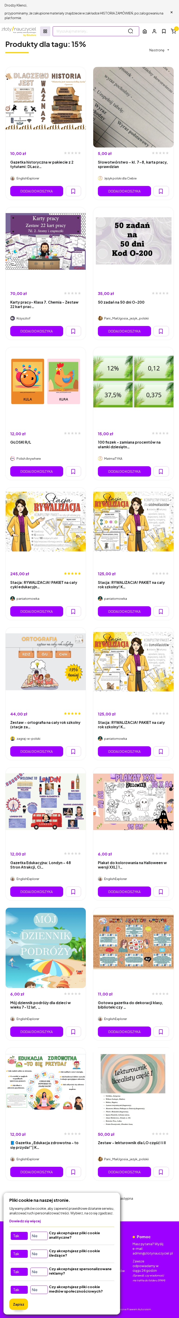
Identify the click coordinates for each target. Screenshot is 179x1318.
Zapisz (18, 1304)
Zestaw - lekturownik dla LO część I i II (132, 1142)
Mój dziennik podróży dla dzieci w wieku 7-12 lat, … (40, 1004)
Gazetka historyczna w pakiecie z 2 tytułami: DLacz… (41, 164)
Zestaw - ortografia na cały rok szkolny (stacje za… (45, 724)
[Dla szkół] (145, 31)
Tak (16, 1235)
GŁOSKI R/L (20, 442)
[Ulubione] (164, 31)
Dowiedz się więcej (25, 1221)
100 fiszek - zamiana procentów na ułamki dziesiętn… (129, 444)
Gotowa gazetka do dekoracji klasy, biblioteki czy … (130, 1004)
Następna (125, 1198)
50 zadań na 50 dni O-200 (121, 302)
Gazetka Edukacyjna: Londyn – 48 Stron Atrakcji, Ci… (40, 864)
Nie (35, 1235)
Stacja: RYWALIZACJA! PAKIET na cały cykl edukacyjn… (43, 584)
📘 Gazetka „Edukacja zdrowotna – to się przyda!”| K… (44, 1144)
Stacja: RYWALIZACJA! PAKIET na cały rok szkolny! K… (131, 584)
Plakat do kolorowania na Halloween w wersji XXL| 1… (132, 864)
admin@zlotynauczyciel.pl (153, 1253)
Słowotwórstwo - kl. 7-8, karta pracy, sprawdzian (133, 164)
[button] (154, 31)
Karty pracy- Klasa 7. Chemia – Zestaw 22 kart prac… (44, 304)
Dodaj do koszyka (37, 191)
